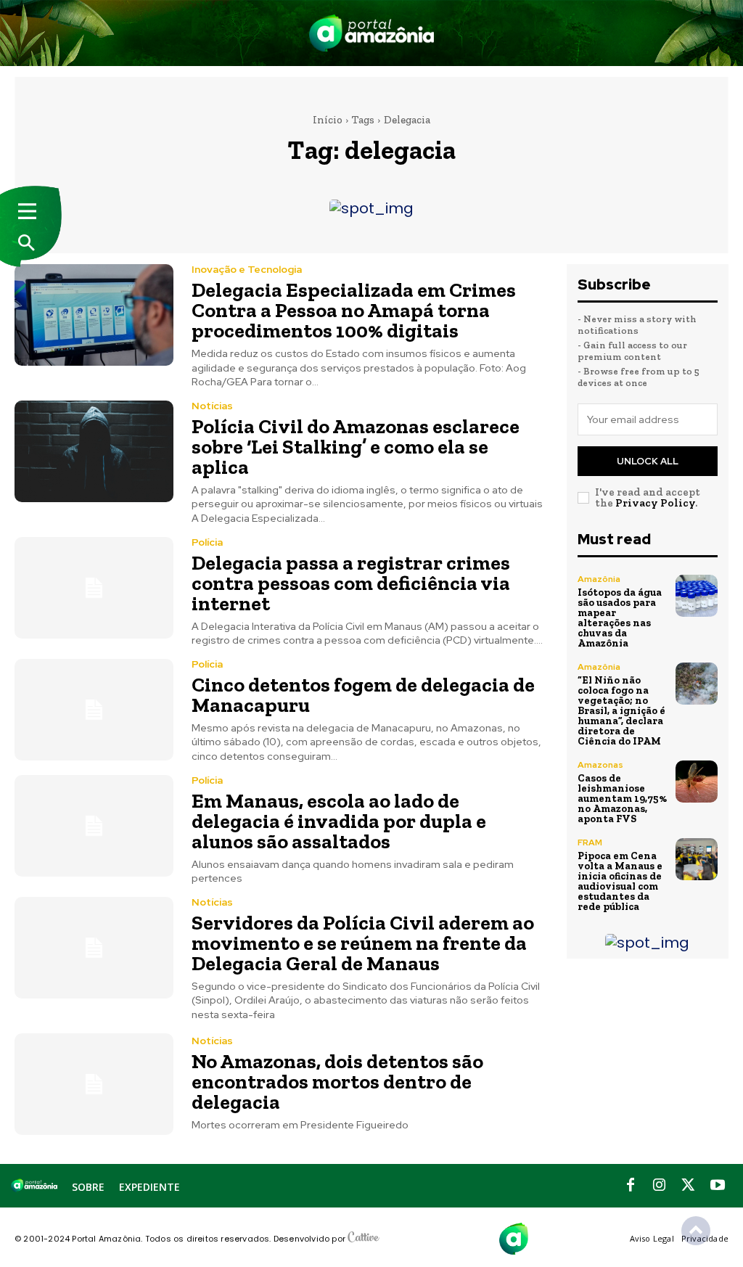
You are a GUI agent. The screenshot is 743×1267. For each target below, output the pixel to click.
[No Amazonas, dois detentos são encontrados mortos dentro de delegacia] (94, 1084)
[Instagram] (659, 1186)
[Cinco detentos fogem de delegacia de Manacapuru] (94, 709)
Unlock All (647, 461)
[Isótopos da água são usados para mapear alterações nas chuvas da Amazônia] (697, 596)
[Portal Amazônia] (372, 33)
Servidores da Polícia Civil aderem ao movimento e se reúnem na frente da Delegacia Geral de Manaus (363, 943)
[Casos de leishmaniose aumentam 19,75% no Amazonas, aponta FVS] (697, 781)
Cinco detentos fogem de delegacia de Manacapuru (363, 695)
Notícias (212, 406)
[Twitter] (688, 1186)
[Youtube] (717, 1186)
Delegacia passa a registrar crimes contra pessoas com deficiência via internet (351, 583)
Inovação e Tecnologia (247, 269)
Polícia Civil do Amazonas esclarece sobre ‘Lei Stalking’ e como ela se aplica (356, 446)
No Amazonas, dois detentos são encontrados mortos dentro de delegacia (337, 1081)
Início (327, 119)
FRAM (590, 842)
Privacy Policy (655, 502)
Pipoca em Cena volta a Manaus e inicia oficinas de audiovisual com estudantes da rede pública (620, 881)
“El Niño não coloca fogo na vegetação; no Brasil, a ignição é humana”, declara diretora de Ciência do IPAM (621, 710)
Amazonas (600, 764)
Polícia (207, 542)
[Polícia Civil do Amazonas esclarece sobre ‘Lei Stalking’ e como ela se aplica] (94, 451)
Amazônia (599, 579)
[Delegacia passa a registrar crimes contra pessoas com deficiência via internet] (94, 588)
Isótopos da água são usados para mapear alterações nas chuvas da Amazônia (620, 617)
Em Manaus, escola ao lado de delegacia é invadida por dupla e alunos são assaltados (339, 821)
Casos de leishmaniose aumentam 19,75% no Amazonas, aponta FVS (622, 798)
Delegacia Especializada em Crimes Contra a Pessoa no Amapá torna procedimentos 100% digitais (354, 310)
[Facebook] (630, 1186)
